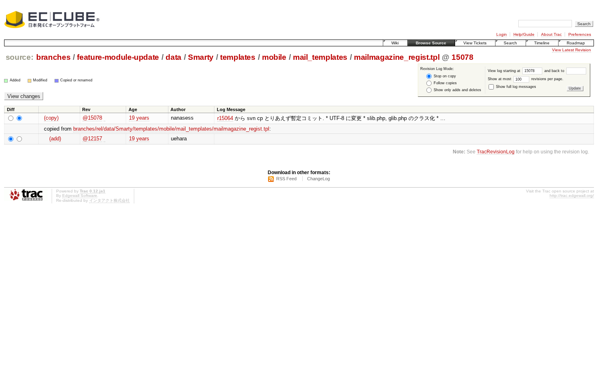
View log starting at (505, 71)
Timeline (542, 43)
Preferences (579, 34)
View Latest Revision (571, 50)
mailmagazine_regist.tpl (396, 57)
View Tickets (475, 43)
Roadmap (576, 43)
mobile (274, 57)
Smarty (201, 57)
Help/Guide (524, 34)
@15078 (92, 118)
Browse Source (431, 43)
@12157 (92, 138)
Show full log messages (515, 87)
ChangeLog (318, 178)
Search (510, 43)
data (173, 57)
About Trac (551, 34)
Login (501, 34)
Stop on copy (444, 76)
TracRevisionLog (496, 151)
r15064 (225, 118)
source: (19, 57)
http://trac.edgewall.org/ (572, 195)
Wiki (395, 43)
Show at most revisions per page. (525, 79)
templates (237, 57)
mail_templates (320, 57)
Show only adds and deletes (456, 90)
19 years (139, 118)
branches (53, 57)
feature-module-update (118, 57)
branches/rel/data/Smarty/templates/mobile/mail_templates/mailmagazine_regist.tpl (171, 129)
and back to (554, 71)
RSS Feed (286, 178)
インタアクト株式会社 (109, 200)
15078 (462, 57)
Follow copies (444, 83)
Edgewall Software (79, 195)
